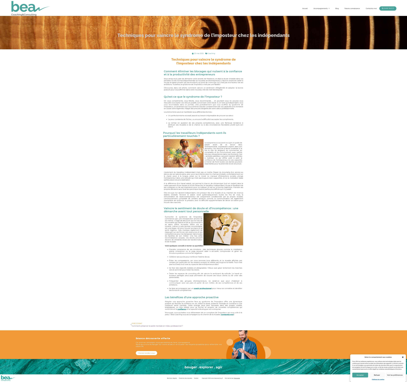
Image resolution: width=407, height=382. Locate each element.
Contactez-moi (371, 8)
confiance (182, 309)
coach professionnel (202, 288)
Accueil (305, 8)
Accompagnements (321, 8)
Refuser (377, 375)
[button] (403, 357)
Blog (337, 8)
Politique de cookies (378, 379)
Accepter (360, 375)
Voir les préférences (395, 375)
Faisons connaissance (352, 8)
